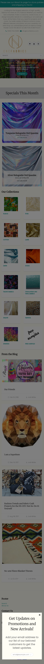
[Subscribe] (30, 654)
